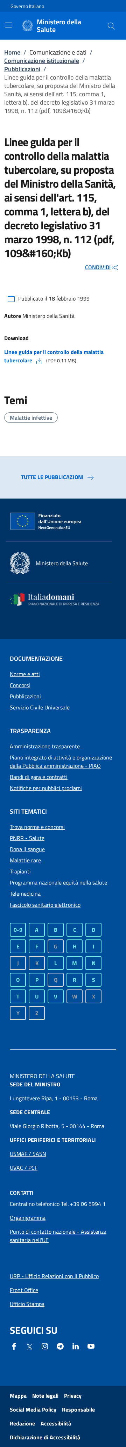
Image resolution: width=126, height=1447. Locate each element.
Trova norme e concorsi (37, 827)
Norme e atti (25, 674)
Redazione (22, 1423)
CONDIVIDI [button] (98, 267)
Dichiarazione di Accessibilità (45, 1437)
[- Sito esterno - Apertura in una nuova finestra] (91, 1345)
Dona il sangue (27, 849)
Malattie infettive (31, 417)
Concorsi (20, 685)
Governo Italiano (27, 6)
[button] (111, 25)
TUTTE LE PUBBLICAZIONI (52, 477)
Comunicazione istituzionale (41, 60)
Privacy (73, 1395)
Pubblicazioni (22, 69)
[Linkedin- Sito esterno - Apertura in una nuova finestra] (75, 1345)
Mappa (18, 1395)
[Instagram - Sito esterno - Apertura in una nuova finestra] (45, 1345)
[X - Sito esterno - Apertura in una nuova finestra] (29, 1346)
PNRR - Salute (27, 838)
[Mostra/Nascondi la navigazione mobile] (8, 25)
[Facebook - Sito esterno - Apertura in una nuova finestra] (14, 1345)
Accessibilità (56, 1423)
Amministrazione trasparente (45, 746)
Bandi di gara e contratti (39, 777)
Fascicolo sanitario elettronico (45, 905)
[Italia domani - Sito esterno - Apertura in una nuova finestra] (59, 599)
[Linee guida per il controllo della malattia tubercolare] (39, 360)
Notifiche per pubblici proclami (46, 788)
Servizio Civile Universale (40, 707)
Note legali (45, 1395)
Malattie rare (25, 860)
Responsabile (78, 1409)
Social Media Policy (33, 1409)
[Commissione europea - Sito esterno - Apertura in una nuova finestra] (46, 521)
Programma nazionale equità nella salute (58, 882)
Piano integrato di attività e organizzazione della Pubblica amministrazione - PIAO (61, 761)
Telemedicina (25, 893)
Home (12, 52)
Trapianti (20, 871)
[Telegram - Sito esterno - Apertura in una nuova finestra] (60, 1345)
